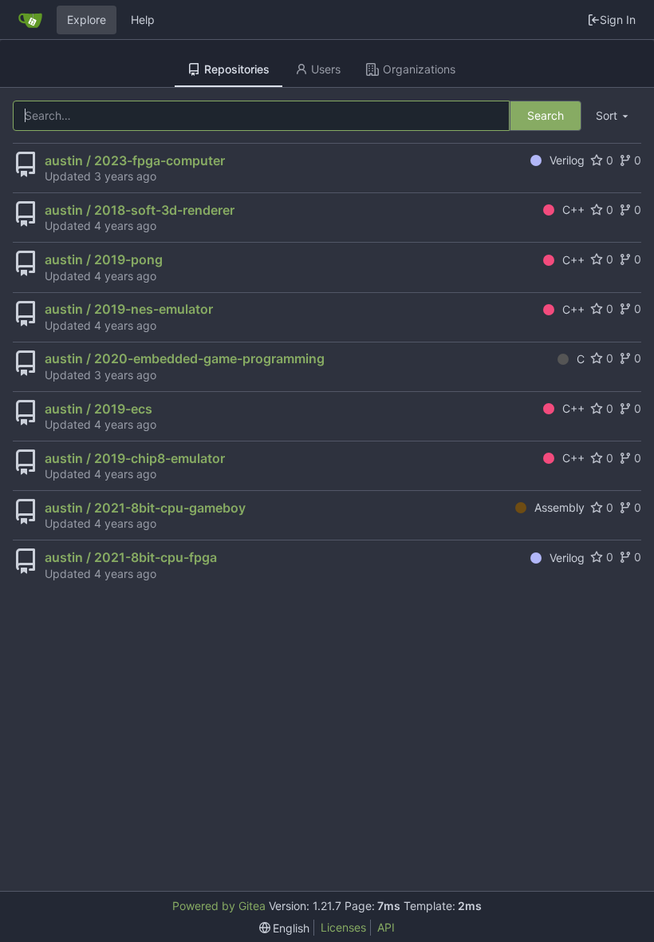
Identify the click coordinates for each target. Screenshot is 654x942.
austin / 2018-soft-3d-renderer (139, 210)
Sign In (618, 19)
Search (545, 115)
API (386, 927)
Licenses (343, 927)
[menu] (613, 116)
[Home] (30, 20)
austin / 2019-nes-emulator (129, 309)
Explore (86, 19)
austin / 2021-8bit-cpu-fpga (131, 557)
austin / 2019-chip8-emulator (135, 458)
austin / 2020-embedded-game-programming (185, 358)
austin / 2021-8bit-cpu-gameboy (145, 508)
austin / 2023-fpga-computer (135, 160)
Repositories (237, 69)
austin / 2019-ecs (98, 409)
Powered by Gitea (219, 905)
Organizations (419, 69)
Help (143, 19)
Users (326, 69)
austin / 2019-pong (104, 259)
